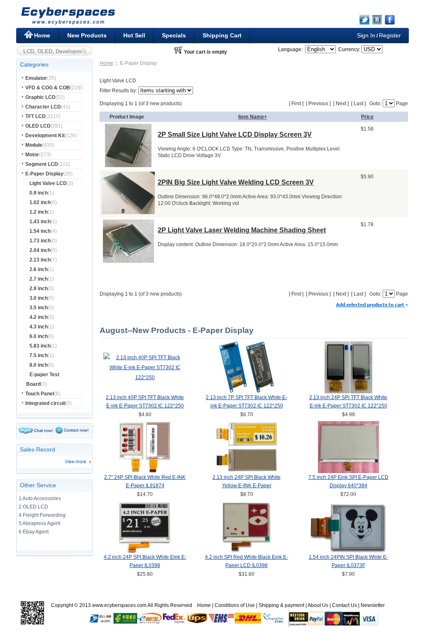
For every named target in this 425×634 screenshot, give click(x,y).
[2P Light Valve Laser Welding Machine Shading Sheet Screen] (128, 260)
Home (42, 35)
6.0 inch (38, 336)
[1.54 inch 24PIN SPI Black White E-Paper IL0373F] (348, 551)
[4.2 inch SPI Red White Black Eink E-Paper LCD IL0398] (246, 551)
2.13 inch (40, 260)
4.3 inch (38, 327)
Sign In (366, 35)
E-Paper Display (44, 174)
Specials (174, 35)
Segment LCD (41, 164)
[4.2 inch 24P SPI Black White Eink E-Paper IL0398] (145, 551)
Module (33, 145)
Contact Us (344, 605)
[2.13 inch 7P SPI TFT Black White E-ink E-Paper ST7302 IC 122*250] (247, 392)
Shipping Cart (222, 35)
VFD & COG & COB (47, 88)
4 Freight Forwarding (42, 515)
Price (367, 117)
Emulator (36, 78)
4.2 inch (38, 317)
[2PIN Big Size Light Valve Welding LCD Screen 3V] (128, 211)
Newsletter (373, 605)
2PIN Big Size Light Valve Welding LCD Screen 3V (236, 182)
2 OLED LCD (33, 507)
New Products (87, 35)
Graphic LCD (40, 97)
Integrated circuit (45, 403)
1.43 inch (40, 221)
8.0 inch (38, 365)
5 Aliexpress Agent (39, 523)
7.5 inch (38, 355)
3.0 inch (38, 298)
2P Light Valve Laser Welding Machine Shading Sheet (242, 230)
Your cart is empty (205, 52)
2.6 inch (38, 269)
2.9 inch (38, 288)
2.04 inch (40, 250)
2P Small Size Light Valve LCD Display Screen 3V (235, 134)
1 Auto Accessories (40, 498)
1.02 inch (40, 202)
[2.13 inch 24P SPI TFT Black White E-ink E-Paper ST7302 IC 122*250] (348, 392)
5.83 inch (40, 346)
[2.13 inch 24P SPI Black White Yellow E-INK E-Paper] (246, 471)
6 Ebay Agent (34, 532)
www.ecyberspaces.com (119, 605)
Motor (32, 155)
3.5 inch (38, 308)
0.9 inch (38, 193)
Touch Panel (39, 394)
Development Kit (45, 135)
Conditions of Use (235, 605)
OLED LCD (38, 126)
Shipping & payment (281, 605)
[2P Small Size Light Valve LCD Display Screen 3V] (128, 164)
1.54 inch (40, 231)
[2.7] (144, 471)
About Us (318, 605)
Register (390, 35)
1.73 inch (40, 241)
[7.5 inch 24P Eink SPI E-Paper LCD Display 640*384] (348, 471)
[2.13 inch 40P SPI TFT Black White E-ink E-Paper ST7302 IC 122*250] (144, 377)
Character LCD (43, 107)
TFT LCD (35, 116)
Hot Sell (134, 35)
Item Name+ (252, 117)
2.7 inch (38, 279)
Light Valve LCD (48, 183)
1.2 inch (38, 212)
